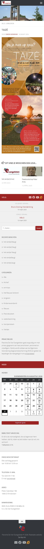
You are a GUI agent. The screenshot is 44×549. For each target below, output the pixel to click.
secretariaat (11, 479)
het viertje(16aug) (10, 252)
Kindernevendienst (10, 303)
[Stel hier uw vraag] (30, 197)
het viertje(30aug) (10, 242)
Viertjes (6, 329)
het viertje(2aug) (9, 263)
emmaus (7, 288)
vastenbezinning (9, 319)
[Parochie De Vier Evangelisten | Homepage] (7, 3)
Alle (3, 23)
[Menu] (41, 3)
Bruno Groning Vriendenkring (22, 208)
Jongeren (10, 23)
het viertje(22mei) (8, 179)
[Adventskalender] (41, 197)
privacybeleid (29, 354)
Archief (6, 282)
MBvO (22, 219)
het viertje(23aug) (10, 247)
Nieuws (6, 309)
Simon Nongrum (12, 34)
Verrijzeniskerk (9, 324)
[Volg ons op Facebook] (33, 197)
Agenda (4, 373)
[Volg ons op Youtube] (37, 197)
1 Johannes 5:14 (7, 445)
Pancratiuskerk (9, 314)
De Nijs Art (22, 537)
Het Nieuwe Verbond (11, 293)
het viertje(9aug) (9, 258)
